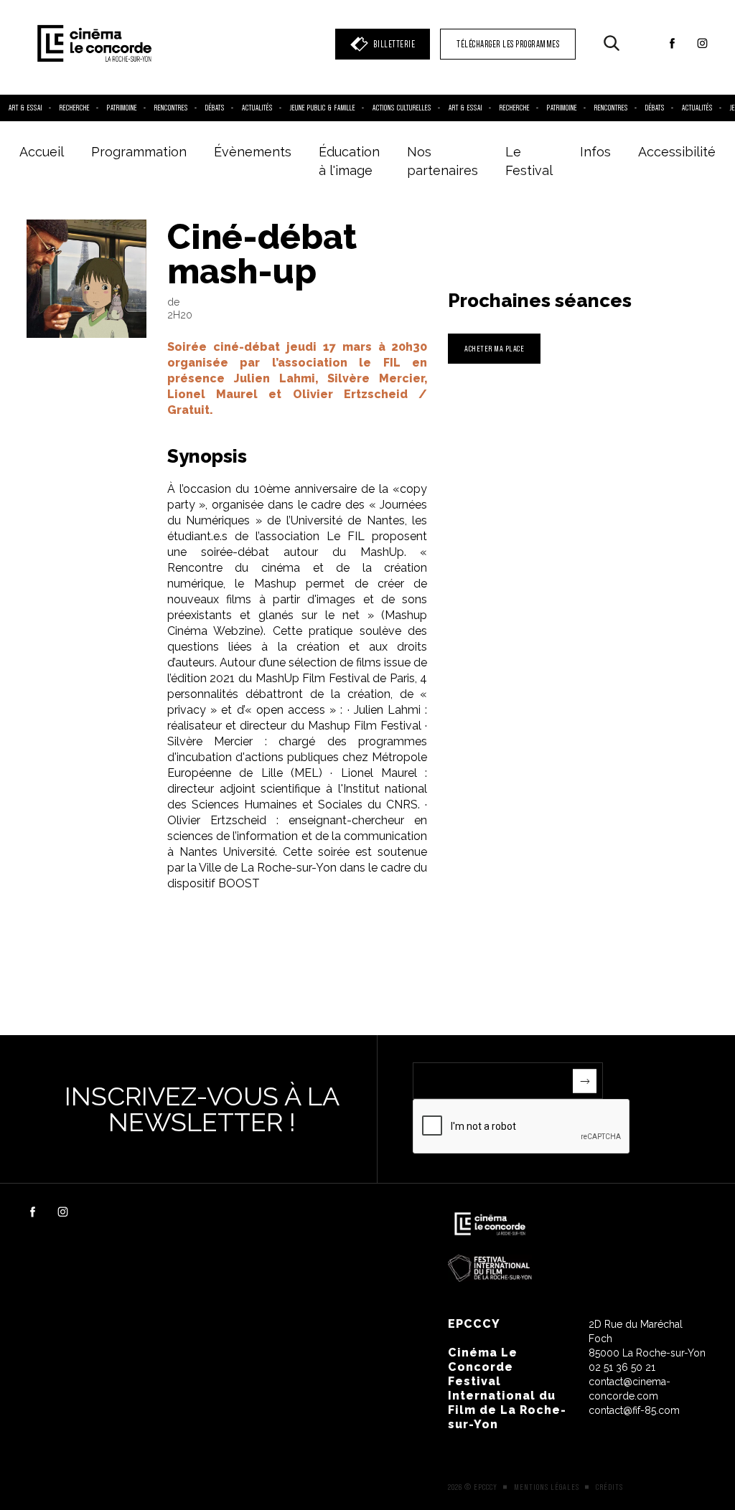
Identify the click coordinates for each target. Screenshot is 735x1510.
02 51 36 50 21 (622, 1367)
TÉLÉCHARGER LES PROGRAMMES (508, 44)
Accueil (41, 151)
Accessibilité (677, 151)
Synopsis (207, 456)
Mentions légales (546, 1487)
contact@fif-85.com (634, 1410)
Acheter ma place (494, 348)
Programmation (139, 151)
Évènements (252, 151)
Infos (595, 151)
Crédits (609, 1487)
